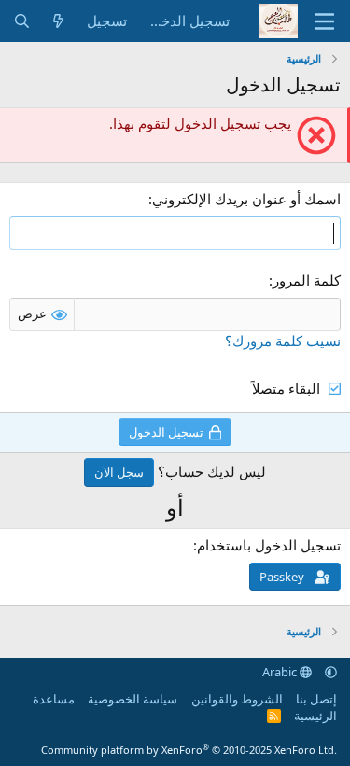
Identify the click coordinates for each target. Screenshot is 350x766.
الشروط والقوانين (237, 698)
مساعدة (54, 698)
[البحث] (22, 21)
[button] (331, 672)
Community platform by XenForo (189, 750)
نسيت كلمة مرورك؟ (283, 340)
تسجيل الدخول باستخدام (269, 545)
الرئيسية (315, 715)
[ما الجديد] (58, 21)
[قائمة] (324, 21)
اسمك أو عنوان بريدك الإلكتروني (246, 198)
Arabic (281, 671)
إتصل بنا (316, 698)
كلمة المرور (307, 280)
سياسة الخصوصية (132, 698)
